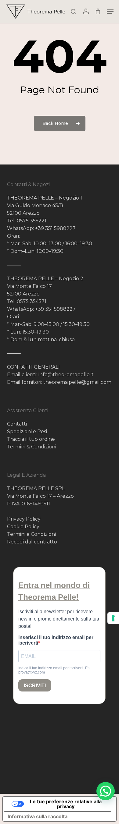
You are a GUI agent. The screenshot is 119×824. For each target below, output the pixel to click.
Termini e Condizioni (31, 534)
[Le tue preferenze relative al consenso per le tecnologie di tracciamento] (113, 618)
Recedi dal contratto (32, 542)
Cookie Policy (23, 526)
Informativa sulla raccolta (37, 816)
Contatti (17, 424)
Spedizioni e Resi (27, 431)
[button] (110, 12)
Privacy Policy (24, 519)
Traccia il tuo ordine (31, 439)
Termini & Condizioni (31, 447)
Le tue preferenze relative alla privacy (66, 803)
